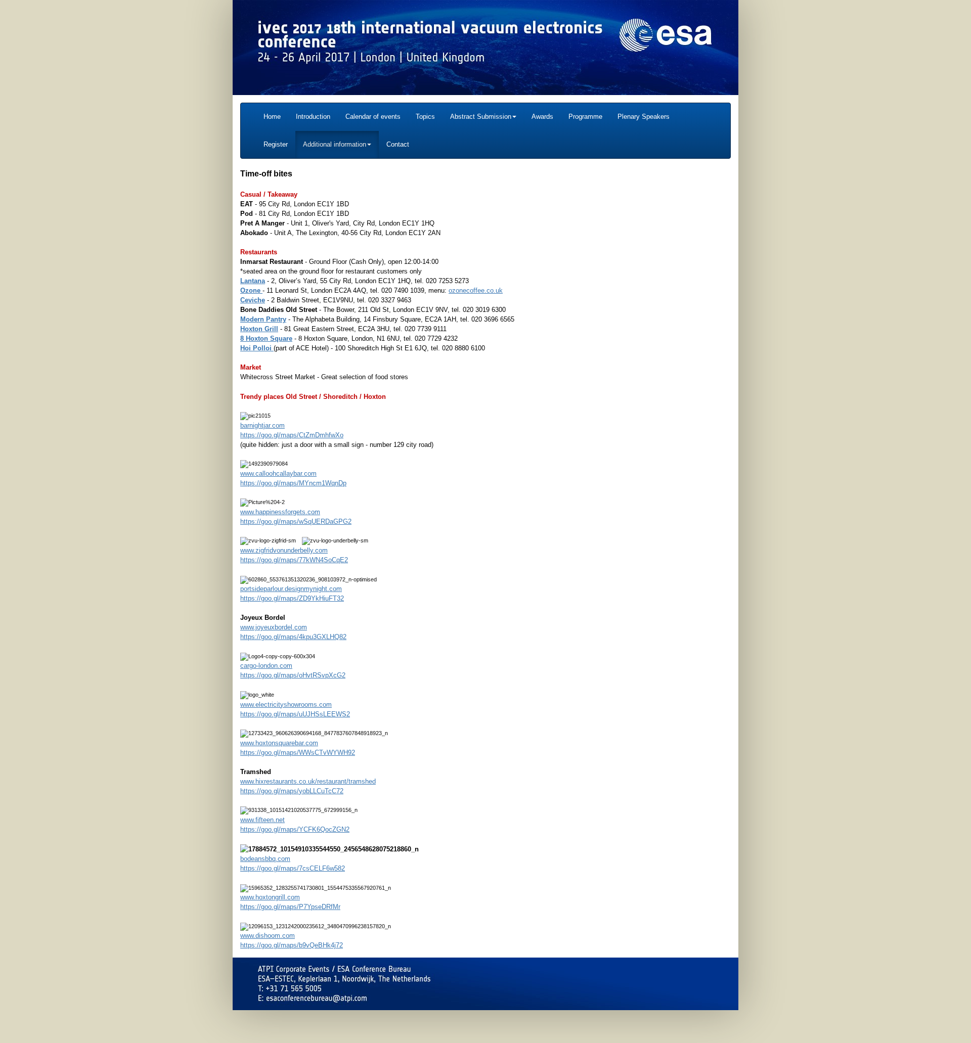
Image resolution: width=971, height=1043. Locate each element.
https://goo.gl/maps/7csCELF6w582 (292, 868)
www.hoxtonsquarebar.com (279, 743)
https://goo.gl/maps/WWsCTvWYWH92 (297, 752)
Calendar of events (373, 116)
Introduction (313, 116)
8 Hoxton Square (266, 338)
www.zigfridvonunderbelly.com (284, 550)
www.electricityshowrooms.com (286, 704)
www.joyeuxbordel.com (273, 627)
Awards (542, 116)
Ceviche (252, 300)
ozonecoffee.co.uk (476, 290)
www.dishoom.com (267, 935)
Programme (585, 116)
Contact (397, 144)
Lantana (252, 281)
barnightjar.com (262, 425)
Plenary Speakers (643, 116)
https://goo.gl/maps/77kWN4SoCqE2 (294, 560)
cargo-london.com (266, 665)
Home (272, 116)
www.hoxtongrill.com (270, 897)
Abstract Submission (480, 116)
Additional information (334, 144)
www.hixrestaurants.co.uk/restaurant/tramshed (308, 781)
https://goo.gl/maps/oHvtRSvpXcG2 (292, 675)
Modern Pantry (263, 319)
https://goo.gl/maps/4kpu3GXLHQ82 (293, 637)
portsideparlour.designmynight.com (291, 589)
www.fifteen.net (262, 820)
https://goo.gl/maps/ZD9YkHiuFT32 (292, 598)
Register (275, 144)
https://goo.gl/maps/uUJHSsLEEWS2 (295, 714)
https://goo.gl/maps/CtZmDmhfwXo (291, 435)
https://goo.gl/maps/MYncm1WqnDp (293, 483)
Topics (425, 116)
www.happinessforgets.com (280, 512)
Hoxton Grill (259, 329)
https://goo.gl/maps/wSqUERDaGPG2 (295, 521)
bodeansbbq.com (265, 859)
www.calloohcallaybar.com (278, 473)
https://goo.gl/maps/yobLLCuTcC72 (291, 791)
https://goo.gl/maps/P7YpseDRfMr (290, 907)
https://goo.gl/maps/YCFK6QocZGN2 (294, 829)
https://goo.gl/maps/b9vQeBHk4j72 (291, 945)
